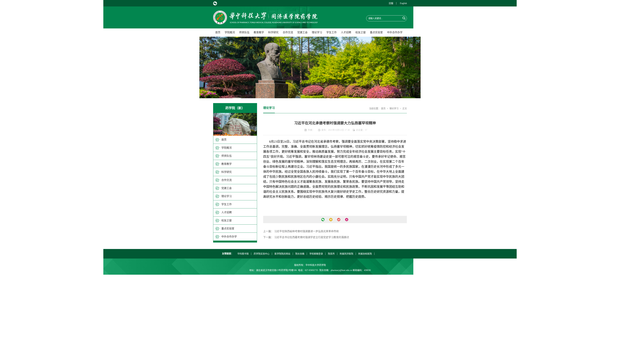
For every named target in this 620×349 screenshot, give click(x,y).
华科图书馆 (243, 254)
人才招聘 (346, 32)
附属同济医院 (346, 254)
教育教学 (259, 32)
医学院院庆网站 (282, 254)
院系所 (331, 254)
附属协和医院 (365, 254)
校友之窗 (360, 32)
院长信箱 (299, 254)
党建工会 (302, 32)
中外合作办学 (395, 32)
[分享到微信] (323, 220)
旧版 (391, 3)
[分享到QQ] (331, 220)
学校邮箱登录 (316, 254)
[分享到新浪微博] (339, 220)
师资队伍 (244, 32)
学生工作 (331, 32)
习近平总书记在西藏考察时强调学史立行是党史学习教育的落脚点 (311, 237)
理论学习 (317, 32)
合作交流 (288, 32)
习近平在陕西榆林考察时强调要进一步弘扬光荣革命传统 (306, 231)
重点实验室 (376, 32)
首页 (217, 32)
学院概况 (230, 32)
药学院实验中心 (261, 254)
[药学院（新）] (265, 22)
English (403, 3)
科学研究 (273, 32)
